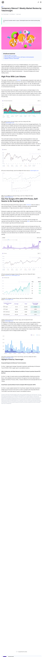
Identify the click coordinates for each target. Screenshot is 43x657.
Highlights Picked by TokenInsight (11, 58)
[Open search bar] (38, 2)
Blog (2, 6)
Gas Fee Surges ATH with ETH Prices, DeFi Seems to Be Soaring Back (19, 57)
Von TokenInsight (5, 14)
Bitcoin (19, 80)
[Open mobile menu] (41, 2)
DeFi (28, 221)
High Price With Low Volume (10, 55)
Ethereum (28, 204)
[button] (41, 2)
